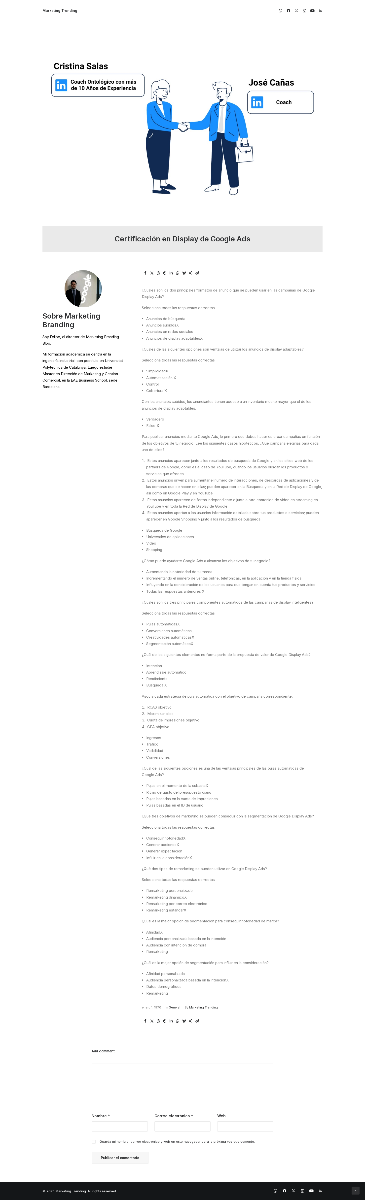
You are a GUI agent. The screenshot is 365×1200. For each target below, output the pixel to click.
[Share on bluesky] (184, 273)
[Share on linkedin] (171, 273)
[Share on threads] (158, 273)
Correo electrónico (173, 1115)
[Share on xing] (190, 273)
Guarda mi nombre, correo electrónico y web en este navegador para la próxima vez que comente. (177, 1141)
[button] (281, 10)
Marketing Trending (203, 1007)
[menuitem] (281, 10)
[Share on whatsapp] (178, 273)
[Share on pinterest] (165, 273)
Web (221, 1115)
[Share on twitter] (152, 273)
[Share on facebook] (145, 273)
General (174, 1007)
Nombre (101, 1115)
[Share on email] (197, 273)
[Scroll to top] (356, 1190)
